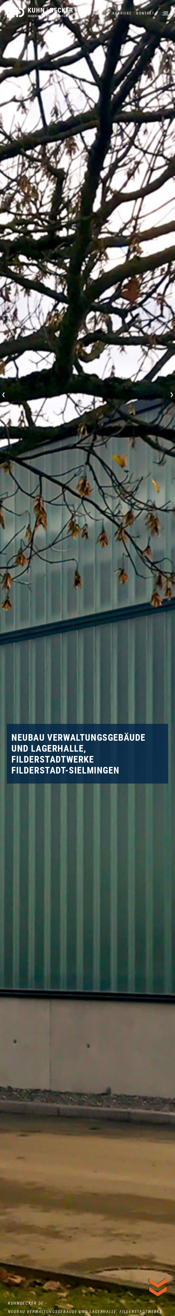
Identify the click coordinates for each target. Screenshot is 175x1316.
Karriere (122, 13)
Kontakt (145, 13)
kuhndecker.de (26, 1303)
